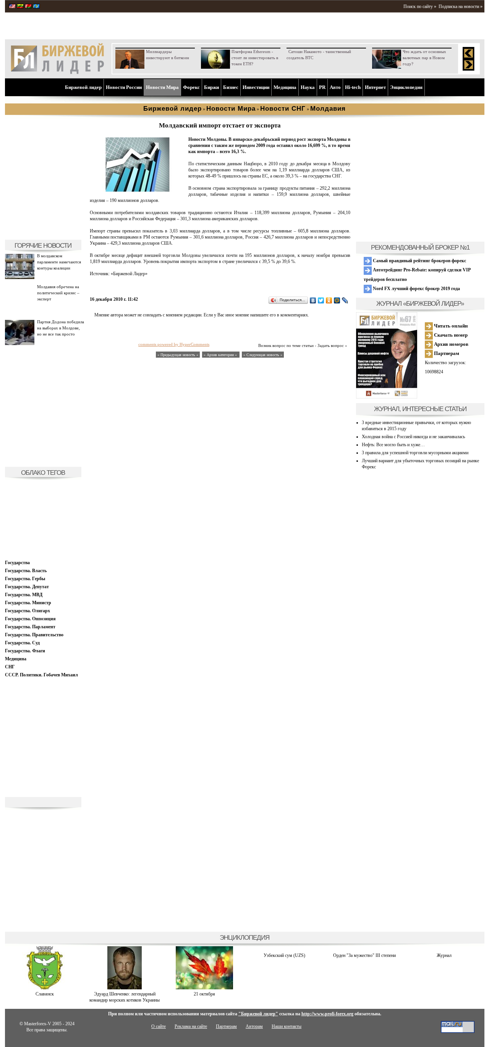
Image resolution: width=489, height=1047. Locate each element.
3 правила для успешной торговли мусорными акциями (415, 452)
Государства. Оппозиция (30, 618)
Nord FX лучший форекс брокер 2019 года (416, 288)
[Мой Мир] (337, 300)
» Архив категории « (221, 355)
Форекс (191, 87)
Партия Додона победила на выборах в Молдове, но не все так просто (60, 327)
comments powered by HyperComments (173, 344)
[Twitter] (321, 300)
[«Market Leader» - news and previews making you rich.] (12, 7)
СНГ (10, 666)
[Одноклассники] (329, 300)
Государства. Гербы (25, 578)
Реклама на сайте (191, 1026)
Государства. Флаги (25, 650)
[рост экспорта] (137, 190)
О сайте (158, 1026)
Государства (17, 562)
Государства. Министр (28, 602)
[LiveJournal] (345, 300)
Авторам (254, 1026)
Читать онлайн (450, 326)
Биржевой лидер (83, 87)
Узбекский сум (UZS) (284, 955)
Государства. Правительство (34, 634)
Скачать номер (450, 335)
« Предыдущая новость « (177, 355)
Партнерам (446, 353)
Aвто (335, 87)
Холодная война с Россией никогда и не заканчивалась (413, 436)
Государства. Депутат (27, 586)
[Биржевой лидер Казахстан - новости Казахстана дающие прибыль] (36, 7)
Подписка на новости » (461, 6)
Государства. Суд (22, 642)
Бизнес (230, 87)
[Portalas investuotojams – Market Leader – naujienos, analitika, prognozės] (20, 7)
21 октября (204, 994)
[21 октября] (204, 988)
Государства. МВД (23, 594)
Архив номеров (450, 344)
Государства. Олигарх (27, 610)
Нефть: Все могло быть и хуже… (393, 444)
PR (322, 87)
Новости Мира (162, 87)
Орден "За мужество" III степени (364, 955)
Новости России (124, 87)
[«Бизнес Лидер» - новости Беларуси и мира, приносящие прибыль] (28, 7)
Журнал (444, 955)
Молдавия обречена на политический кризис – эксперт (58, 292)
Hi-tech (353, 87)
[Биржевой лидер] (57, 72)
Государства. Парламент (30, 626)
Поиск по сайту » (419, 6)
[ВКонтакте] (313, 300)
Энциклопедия (406, 87)
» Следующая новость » (262, 355)
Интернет (375, 87)
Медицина (285, 87)
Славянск (45, 994)
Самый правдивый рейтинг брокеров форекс (419, 260)
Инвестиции (256, 87)
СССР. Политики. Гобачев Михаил (41, 675)
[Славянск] (44, 988)
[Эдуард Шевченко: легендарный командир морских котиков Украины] (124, 988)
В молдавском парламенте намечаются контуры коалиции (59, 261)
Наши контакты (286, 1026)
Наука (308, 87)
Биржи (211, 87)
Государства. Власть (26, 570)
